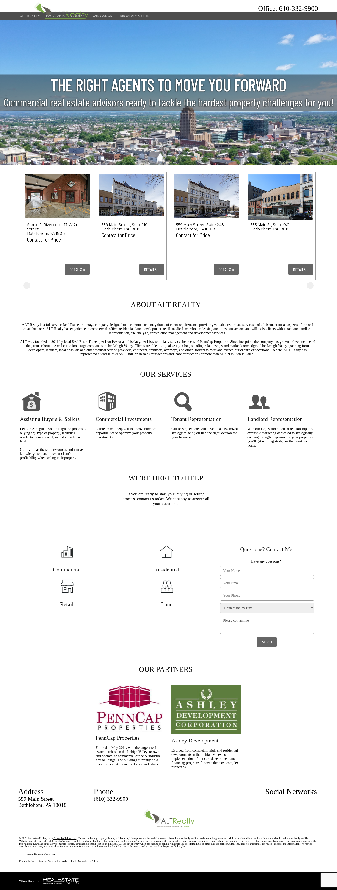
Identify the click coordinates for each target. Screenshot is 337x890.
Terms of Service (47, 861)
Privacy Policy (27, 861)
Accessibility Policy (87, 861)
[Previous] (26, 285)
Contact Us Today (167, 524)
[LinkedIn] (306, 799)
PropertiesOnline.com (64, 838)
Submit (267, 642)
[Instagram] (314, 799)
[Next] (310, 285)
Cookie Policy (66, 861)
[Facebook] (297, 799)
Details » (77, 269)
